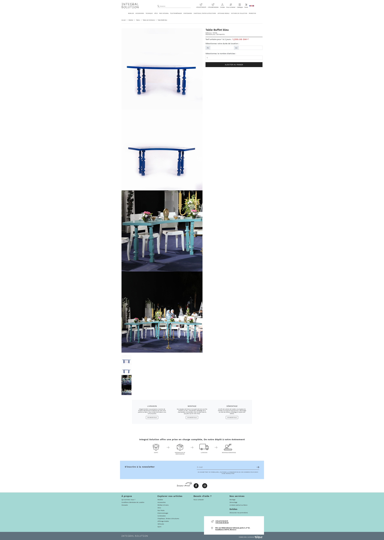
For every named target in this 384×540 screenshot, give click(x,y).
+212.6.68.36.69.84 (213, 7)
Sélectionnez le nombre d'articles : (221, 53)
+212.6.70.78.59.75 (201, 7)
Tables (138, 20)
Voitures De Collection (239, 13)
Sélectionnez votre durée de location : (222, 43)
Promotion (252, 13)
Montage (232, 500)
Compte (222, 7)
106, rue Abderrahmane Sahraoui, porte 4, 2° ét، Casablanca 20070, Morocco (232, 529)
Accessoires (140, 13)
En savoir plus (152, 417)
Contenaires (187, 13)
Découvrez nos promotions (239, 513)
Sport (159, 527)
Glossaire (125, 505)
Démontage (233, 502)
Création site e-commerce (247, 537)
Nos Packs (161, 510)
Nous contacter (230, 7)
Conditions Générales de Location (133, 502)
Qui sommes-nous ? (128, 500)
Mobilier (131, 13)
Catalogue (240, 7)
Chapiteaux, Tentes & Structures (205, 13)
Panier (246, 7)
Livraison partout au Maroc (238, 505)
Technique (149, 13)
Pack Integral (164, 13)
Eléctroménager (163, 513)
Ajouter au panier (234, 65)
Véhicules (161, 524)
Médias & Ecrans (163, 505)
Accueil (124, 20)
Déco (156, 13)
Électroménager (176, 13)
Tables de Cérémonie (149, 20)
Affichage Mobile (223, 13)
